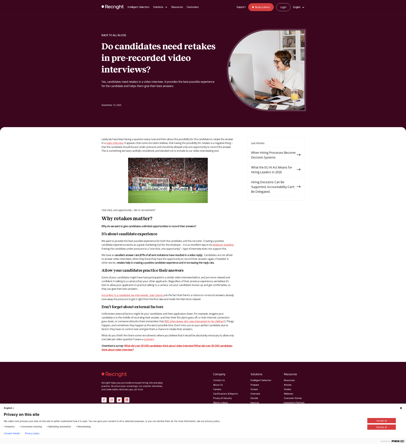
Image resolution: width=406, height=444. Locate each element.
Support (241, 7)
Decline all (381, 427)
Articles (287, 385)
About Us (218, 385)
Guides (287, 389)
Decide (254, 398)
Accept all (382, 420)
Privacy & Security (222, 398)
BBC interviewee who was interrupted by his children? (194, 321)
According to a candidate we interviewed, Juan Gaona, (132, 295)
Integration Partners (294, 402)
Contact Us (219, 380)
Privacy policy (32, 433)
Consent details (12, 433)
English (8, 408)
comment (148, 339)
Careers (217, 389)
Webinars (288, 393)
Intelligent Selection (138, 7)
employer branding (223, 244)
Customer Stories (293, 398)
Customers (193, 7)
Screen (254, 389)
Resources (177, 7)
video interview (114, 143)
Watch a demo (220, 402)
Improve (255, 402)
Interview (255, 393)
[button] (160, 7)
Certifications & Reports (225, 393)
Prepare (255, 385)
